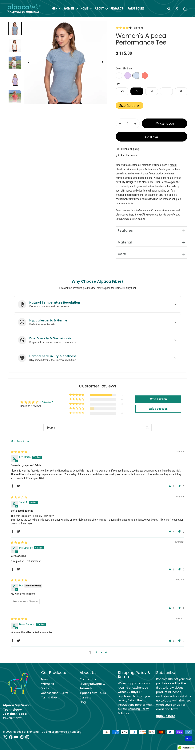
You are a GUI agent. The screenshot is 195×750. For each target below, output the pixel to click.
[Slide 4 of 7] (15, 80)
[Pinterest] (21, 737)
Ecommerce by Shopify (67, 732)
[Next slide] (103, 62)
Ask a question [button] (158, 408)
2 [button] (96, 652)
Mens (45, 679)
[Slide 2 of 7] (15, 45)
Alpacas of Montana (26, 732)
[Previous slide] (27, 62)
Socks (45, 688)
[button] (77, 395)
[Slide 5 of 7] (15, 97)
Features (125, 230)
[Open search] (169, 9)
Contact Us (88, 679)
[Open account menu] (177, 9)
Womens (47, 684)
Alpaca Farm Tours (93, 693)
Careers (85, 697)
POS (42, 732)
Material (125, 242)
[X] (5, 737)
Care (122, 254)
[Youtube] (16, 737)
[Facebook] (10, 737)
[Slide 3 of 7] (15, 63)
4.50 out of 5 (46, 402)
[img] (19, 451)
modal (173, 164)
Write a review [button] (158, 399)
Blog (83, 702)
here (138, 705)
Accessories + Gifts (55, 693)
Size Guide (127, 105)
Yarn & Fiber (49, 697)
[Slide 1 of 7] (15, 28)
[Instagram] (27, 737)
